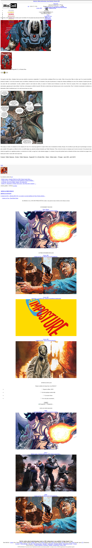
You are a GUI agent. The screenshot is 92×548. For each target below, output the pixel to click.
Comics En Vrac (48, 16)
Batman (65, 7)
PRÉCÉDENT (7, 191)
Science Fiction (52, 7)
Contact (75, 543)
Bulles (33, 542)
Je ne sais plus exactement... (48, 398)
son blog (15, 185)
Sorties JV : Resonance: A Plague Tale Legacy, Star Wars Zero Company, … (18, 183)
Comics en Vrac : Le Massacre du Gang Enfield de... (46, 256)
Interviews (48, 22)
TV (82, 542)
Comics (46, 7)
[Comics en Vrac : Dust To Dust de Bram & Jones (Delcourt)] (46, 377)
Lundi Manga (48, 18)
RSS (65, 545)
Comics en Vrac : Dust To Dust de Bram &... (46, 340)
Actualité (45, 543)
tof (2, 165)
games (45, 452)
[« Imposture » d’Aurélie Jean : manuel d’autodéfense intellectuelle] (46, 335)
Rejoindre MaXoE (58, 543)
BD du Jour (48, 17)
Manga (47, 209)
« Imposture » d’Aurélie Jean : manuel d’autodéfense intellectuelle (46, 298)
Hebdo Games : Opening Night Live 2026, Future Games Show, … (16, 179)
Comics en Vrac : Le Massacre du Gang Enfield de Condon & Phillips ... (17, 180)
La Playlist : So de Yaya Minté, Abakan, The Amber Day (14, 182)
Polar (62, 7)
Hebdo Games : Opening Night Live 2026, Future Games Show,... (46, 454)
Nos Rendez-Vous (37, 543)
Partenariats (50, 543)
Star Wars (58, 7)
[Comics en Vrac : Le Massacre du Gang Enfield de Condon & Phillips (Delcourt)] (46, 293)
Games (11, 542)
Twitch (61, 545)
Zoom (72, 542)
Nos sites (30, 543)
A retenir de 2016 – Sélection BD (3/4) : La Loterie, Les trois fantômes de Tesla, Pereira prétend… (23, 196)
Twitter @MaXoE (38, 545)
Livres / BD (46, 255)
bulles (45, 410)
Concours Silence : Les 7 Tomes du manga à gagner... (46, 210)
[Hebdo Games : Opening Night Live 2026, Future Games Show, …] (46, 491)
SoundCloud (56, 545)
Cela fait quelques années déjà (48, 392)
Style (53, 542)
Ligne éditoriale (24, 543)
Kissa (42, 542)
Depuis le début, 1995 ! (48, 389)
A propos (17, 543)
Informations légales (67, 543)
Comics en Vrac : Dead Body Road (10, 198)
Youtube (50, 545)
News (48, 14)
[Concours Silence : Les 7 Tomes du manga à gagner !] (46, 247)
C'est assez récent (48, 395)
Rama (21, 542)
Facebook (45, 545)
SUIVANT (6, 193)
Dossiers (48, 21)
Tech (63, 542)
